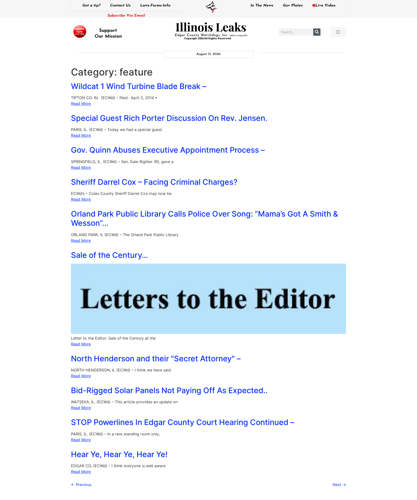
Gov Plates (293, 5)
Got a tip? (91, 5)
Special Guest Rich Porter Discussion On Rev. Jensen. (169, 118)
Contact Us (120, 5)
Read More (81, 103)
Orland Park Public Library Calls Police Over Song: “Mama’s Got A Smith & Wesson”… (204, 218)
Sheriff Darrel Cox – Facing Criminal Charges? (154, 182)
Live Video (325, 5)
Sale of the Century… (109, 255)
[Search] (316, 32)
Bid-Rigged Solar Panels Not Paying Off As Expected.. (169, 390)
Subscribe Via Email (126, 16)
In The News (261, 5)
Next (339, 484)
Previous (81, 484)
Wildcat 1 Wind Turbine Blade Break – (138, 86)
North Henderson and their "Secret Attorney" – (156, 358)
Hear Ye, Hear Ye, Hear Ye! (119, 454)
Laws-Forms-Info (155, 5)
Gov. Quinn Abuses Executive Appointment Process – (168, 150)
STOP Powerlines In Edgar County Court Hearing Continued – (182, 422)
